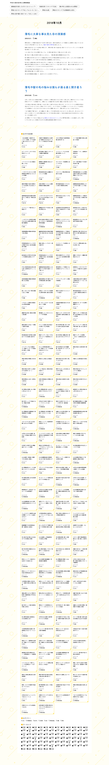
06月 (86, 727)
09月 (69, 727)
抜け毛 (35, 720)
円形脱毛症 (29, 720)
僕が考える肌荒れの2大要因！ (68, 6)
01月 (46, 727)
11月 (58, 727)
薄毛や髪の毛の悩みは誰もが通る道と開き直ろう (53, 89)
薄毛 (63, 720)
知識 (58, 720)
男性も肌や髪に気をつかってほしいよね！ (24, 14)
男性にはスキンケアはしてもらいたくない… (25, 10)
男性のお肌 (45, 10)
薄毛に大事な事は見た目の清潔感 (45, 34)
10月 (63, 727)
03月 (35, 727)
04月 (29, 730)
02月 (41, 727)
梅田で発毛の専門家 (49, 45)
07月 (29, 727)
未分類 (41, 720)
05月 (24, 730)
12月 (52, 727)
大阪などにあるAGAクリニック (52, 118)
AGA (23, 720)
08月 (24, 727)
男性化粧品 (52, 720)
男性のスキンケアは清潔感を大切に (63, 10)
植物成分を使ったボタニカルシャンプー (23, 6)
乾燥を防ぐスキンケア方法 (48, 6)
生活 (46, 720)
